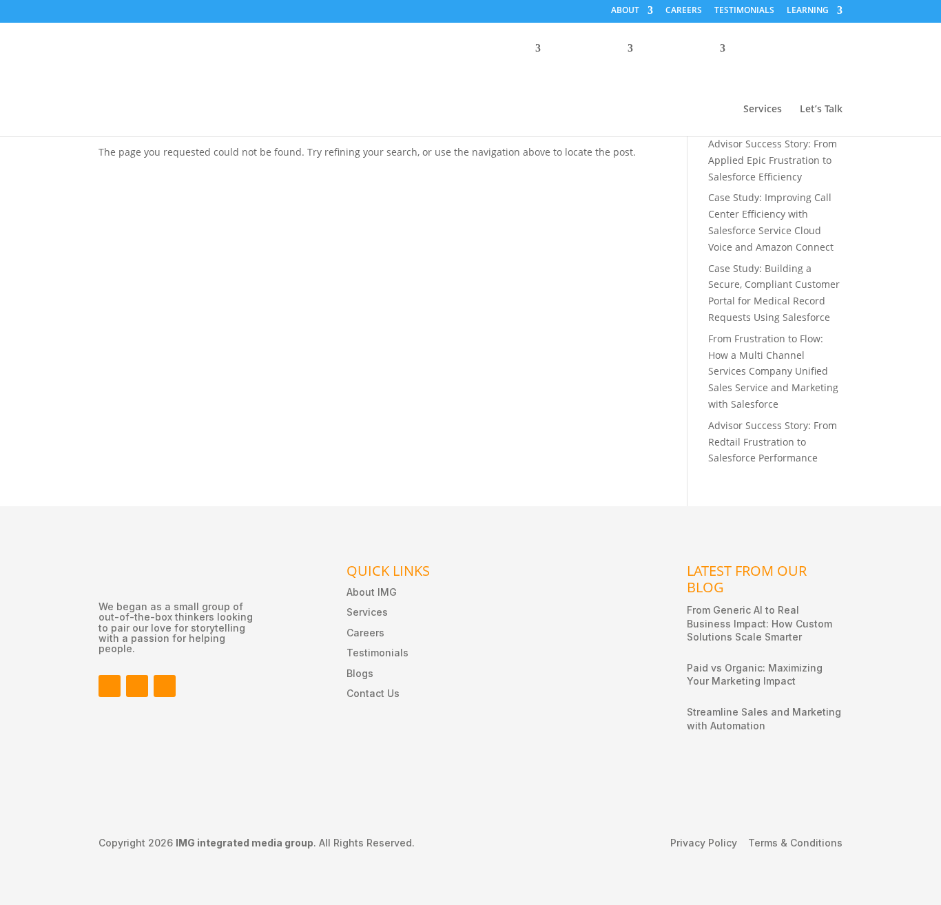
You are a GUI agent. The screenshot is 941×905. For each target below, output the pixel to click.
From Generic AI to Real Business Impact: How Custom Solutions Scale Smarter (759, 623)
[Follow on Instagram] (165, 686)
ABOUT (625, 11)
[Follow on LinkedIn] (137, 686)
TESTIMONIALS (744, 11)
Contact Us (373, 693)
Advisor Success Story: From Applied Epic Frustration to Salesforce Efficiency (772, 160)
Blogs (360, 673)
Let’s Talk (821, 109)
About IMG (372, 592)
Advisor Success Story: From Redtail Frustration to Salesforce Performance (772, 442)
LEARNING (808, 11)
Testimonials (378, 652)
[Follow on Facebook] (110, 686)
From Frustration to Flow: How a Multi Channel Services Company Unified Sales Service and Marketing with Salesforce (773, 371)
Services (762, 109)
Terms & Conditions (795, 843)
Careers (365, 632)
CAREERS (683, 11)
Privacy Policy (703, 843)
